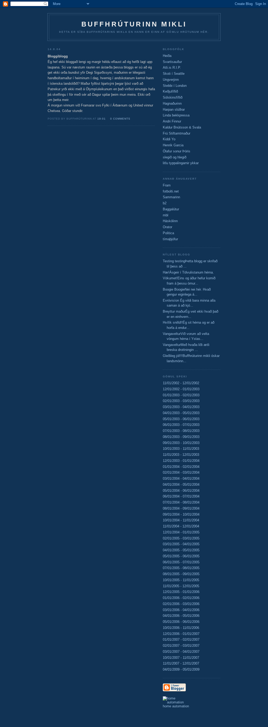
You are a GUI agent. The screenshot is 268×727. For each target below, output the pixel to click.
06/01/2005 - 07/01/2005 (181, 562)
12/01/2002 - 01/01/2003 (181, 389)
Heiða (167, 56)
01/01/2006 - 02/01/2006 (181, 598)
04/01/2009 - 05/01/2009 (181, 669)
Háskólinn (170, 221)
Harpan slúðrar (174, 109)
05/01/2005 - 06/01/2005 (181, 556)
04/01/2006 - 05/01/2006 (181, 616)
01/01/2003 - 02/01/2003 (181, 395)
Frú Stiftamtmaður (176, 133)
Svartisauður (172, 62)
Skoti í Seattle (174, 74)
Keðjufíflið (170, 91)
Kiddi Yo (169, 139)
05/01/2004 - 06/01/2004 (181, 491)
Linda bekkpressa (176, 115)
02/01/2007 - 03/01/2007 (181, 646)
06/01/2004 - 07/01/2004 (181, 496)
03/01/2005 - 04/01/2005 (181, 544)
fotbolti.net (171, 191)
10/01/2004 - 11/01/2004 (181, 520)
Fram (167, 185)
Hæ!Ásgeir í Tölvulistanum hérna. (188, 272)
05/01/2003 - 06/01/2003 (181, 419)
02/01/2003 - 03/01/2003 (181, 401)
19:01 (101, 118)
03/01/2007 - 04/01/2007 (181, 652)
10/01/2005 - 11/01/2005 (181, 580)
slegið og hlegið (174, 157)
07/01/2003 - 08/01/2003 (181, 431)
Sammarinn (171, 197)
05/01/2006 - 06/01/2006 (181, 622)
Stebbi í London (175, 86)
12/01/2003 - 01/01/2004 (181, 461)
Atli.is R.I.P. (172, 68)
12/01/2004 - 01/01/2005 (181, 532)
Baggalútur (171, 209)
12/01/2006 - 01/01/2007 (181, 634)
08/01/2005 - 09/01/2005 (181, 574)
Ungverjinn (171, 80)
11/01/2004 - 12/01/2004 (181, 526)
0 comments (120, 118)
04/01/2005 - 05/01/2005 (181, 550)
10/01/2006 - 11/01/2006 (181, 628)
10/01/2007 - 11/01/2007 (181, 658)
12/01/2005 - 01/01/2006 (181, 592)
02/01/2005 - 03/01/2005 (181, 538)
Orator (167, 227)
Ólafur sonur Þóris (176, 151)
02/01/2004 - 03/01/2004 (181, 472)
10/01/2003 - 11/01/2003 (181, 449)
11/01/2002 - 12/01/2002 (181, 383)
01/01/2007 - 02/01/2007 (181, 640)
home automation (176, 706)
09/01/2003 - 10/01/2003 (181, 443)
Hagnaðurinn (172, 103)
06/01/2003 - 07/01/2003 (181, 425)
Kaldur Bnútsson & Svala (182, 127)
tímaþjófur (170, 239)
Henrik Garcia (173, 145)
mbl (165, 215)
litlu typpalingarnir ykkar (181, 163)
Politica (168, 233)
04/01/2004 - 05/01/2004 (181, 485)
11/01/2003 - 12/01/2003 (181, 455)
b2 (164, 203)
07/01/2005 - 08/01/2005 (181, 568)
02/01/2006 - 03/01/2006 (181, 604)
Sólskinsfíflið (172, 97)
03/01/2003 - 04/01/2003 (181, 407)
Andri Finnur (172, 121)
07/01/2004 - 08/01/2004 (181, 502)
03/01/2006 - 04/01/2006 (181, 610)
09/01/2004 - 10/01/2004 (181, 514)
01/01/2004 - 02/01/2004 (181, 467)
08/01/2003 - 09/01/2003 (181, 437)
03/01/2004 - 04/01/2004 (181, 478)
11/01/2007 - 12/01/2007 (181, 663)
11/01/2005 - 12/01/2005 (181, 586)
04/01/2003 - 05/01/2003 (181, 413)
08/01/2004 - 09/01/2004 (181, 508)
